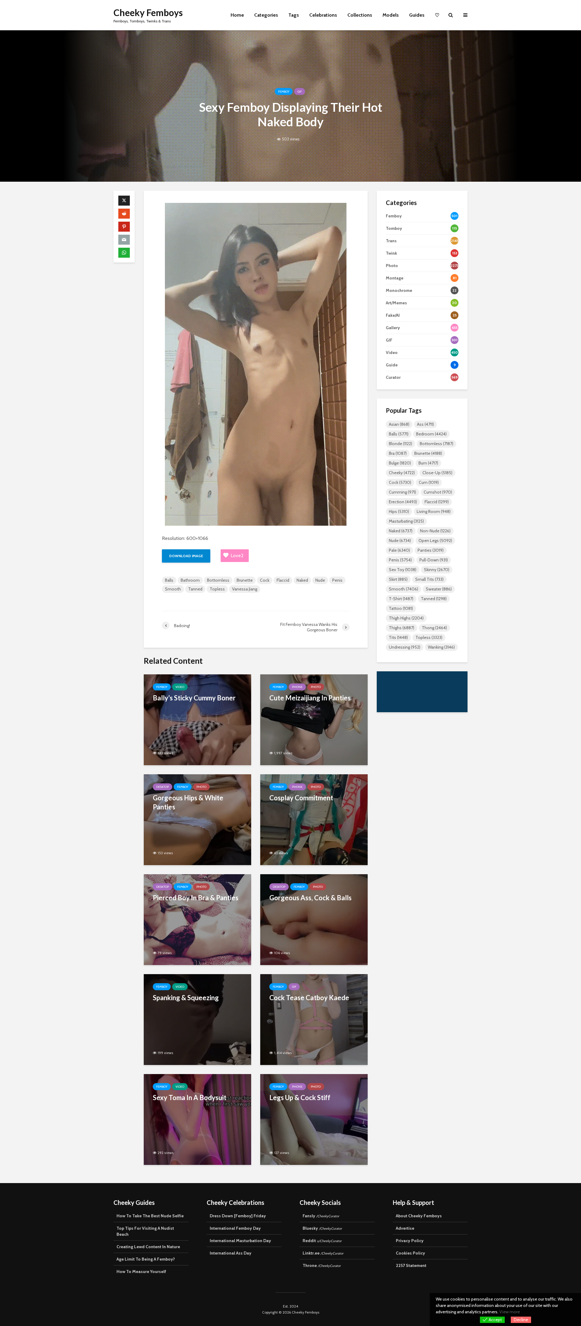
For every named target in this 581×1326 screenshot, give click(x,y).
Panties (431, 550)
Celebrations (323, 15)
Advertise (405, 1228)
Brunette (245, 580)
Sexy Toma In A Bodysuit (189, 1097)
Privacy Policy (410, 1240)
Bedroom (431, 434)
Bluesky (322, 1228)
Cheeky (402, 472)
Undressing (404, 647)
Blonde (400, 443)
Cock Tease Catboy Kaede (309, 998)
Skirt (398, 579)
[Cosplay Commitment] (314, 819)
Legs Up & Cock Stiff (299, 1097)
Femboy (283, 92)
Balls (169, 580)
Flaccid (283, 580)
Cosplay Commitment (301, 798)
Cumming (402, 492)
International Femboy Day (235, 1228)
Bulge (400, 463)
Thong (434, 627)
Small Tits (429, 579)
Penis (337, 580)
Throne (322, 1265)
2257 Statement (411, 1265)
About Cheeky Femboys (419, 1216)
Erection (403, 501)
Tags (293, 15)
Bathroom (190, 580)
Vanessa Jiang (244, 589)
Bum (428, 463)
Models (390, 15)
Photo (316, 687)
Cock (264, 580)
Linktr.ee (323, 1253)
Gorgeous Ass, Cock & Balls (310, 898)
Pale (399, 550)
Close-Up (437, 472)
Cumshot (438, 492)
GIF (299, 92)
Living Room (434, 511)
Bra (398, 453)
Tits (398, 637)
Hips (399, 511)
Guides (417, 15)
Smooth (173, 589)
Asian (399, 424)
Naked (302, 580)
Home (237, 15)
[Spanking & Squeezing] (197, 1019)
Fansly (321, 1216)
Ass (425, 424)
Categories (266, 15)
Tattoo (401, 608)
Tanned (195, 589)
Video (180, 687)
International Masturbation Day (240, 1240)
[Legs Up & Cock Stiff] (314, 1119)
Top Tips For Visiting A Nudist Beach (145, 1231)
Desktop (162, 787)
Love (237, 555)
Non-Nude (435, 531)
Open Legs (435, 540)
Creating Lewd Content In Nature (148, 1246)
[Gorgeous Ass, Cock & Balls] (314, 919)
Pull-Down (433, 560)
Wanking (441, 647)
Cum (429, 482)
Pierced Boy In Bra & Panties (195, 898)
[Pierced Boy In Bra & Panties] (197, 919)
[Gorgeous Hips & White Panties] (197, 819)
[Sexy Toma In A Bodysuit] (197, 1119)
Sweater (439, 589)
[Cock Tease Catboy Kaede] (314, 1019)
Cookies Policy (410, 1253)
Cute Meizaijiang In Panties (310, 698)
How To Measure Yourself (141, 1271)
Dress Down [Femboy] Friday (238, 1216)
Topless (217, 589)
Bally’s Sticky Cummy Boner (194, 698)
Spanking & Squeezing (186, 998)
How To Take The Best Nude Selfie (150, 1216)
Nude (320, 580)
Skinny (436, 569)
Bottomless (218, 580)
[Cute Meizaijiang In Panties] (314, 719)
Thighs (401, 627)
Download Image (186, 556)
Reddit (322, 1240)
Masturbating (406, 521)
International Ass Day (230, 1253)
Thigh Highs (406, 618)
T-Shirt (401, 598)
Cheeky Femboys (148, 12)
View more (509, 1311)
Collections (359, 15)
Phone (297, 687)
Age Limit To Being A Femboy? (146, 1259)
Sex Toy (402, 569)
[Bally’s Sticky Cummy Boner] (197, 719)
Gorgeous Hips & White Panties (188, 802)
